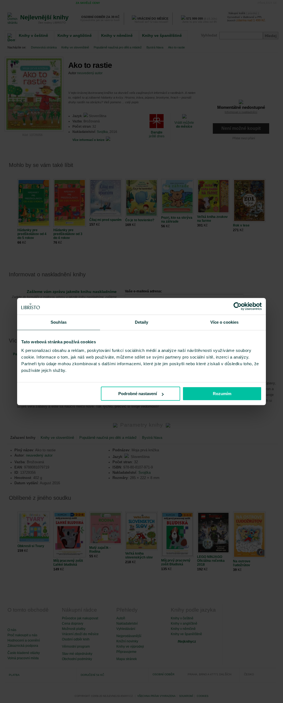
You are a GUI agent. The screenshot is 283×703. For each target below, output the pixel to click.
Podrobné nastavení (137, 393)
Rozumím (222, 393)
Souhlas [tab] (59, 322)
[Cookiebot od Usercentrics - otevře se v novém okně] (237, 306)
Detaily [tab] (141, 322)
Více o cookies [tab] (224, 322)
